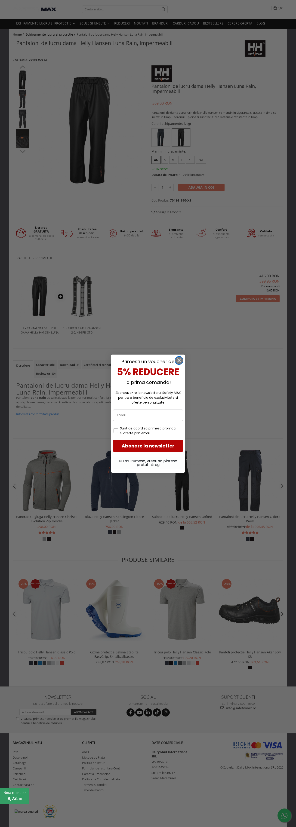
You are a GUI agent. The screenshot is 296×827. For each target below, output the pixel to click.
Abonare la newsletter (148, 446)
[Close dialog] (179, 360)
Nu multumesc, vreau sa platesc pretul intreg (148, 462)
